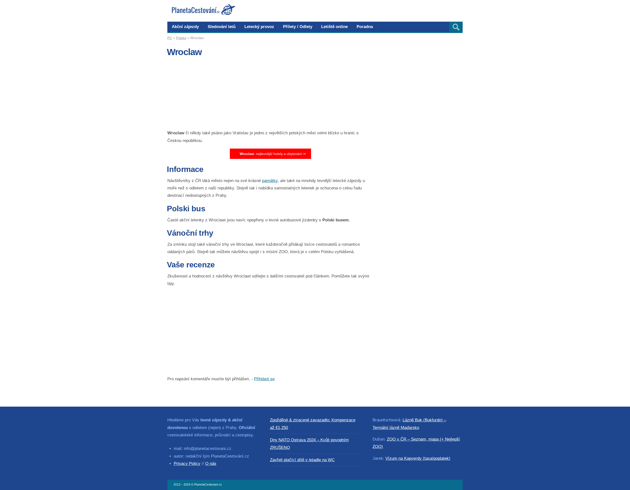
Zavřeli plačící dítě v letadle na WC (302, 460)
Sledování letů (222, 26)
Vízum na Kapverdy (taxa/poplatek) (417, 458)
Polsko (181, 38)
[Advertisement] (270, 95)
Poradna (365, 26)
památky (270, 180)
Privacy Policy (187, 463)
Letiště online (334, 26)
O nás (210, 463)
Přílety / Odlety (297, 26)
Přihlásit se (264, 379)
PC (169, 38)
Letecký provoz (259, 26)
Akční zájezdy (185, 26)
